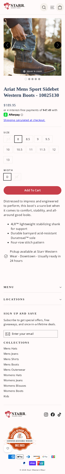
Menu (9, 287)
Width (8, 170)
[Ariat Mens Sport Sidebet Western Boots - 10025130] (26, 79)
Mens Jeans (11, 353)
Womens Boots (13, 391)
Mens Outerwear (14, 369)
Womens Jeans (13, 380)
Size (7, 132)
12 (54, 149)
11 (31, 149)
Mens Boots (11, 364)
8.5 (28, 139)
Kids (6, 396)
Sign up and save (20, 313)
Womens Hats (13, 375)
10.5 (20, 149)
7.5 (8, 139)
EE (16, 177)
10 (8, 149)
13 (8, 160)
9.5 (48, 139)
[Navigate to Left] (7, 45)
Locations (14, 299)
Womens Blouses (15, 385)
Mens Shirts (11, 359)
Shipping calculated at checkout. (24, 120)
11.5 (43, 149)
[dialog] (60, 7)
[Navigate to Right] (57, 45)
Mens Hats (10, 348)
